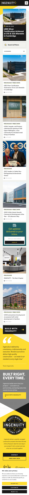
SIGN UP (14, 242)
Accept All (14, 483)
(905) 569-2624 (14, 458)
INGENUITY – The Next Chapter (13, 278)
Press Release (8, 82)
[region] (14, 481)
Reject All (14, 491)
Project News (16, 82)
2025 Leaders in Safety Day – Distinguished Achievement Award (13, 173)
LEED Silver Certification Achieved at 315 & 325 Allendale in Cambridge (14, 87)
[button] (26, 3)
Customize (14, 487)
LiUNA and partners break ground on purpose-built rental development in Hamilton (14, 317)
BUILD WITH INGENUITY (13, 395)
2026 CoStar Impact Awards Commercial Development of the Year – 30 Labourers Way (14, 214)
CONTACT (14, 455)
